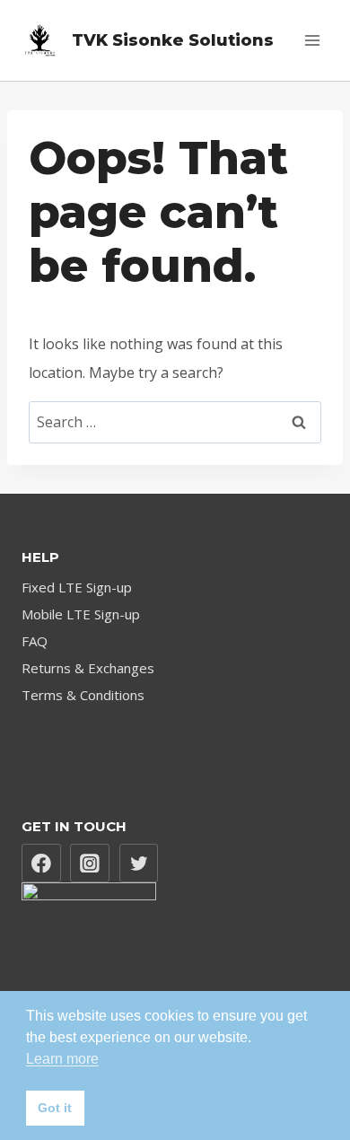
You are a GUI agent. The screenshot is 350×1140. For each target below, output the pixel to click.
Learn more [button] (62, 1058)
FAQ (35, 641)
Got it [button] (55, 1108)
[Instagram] (89, 863)
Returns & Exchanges (88, 668)
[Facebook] (41, 863)
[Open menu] (311, 40)
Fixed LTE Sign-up (77, 587)
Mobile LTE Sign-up (81, 614)
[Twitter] (139, 863)
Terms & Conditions (83, 695)
